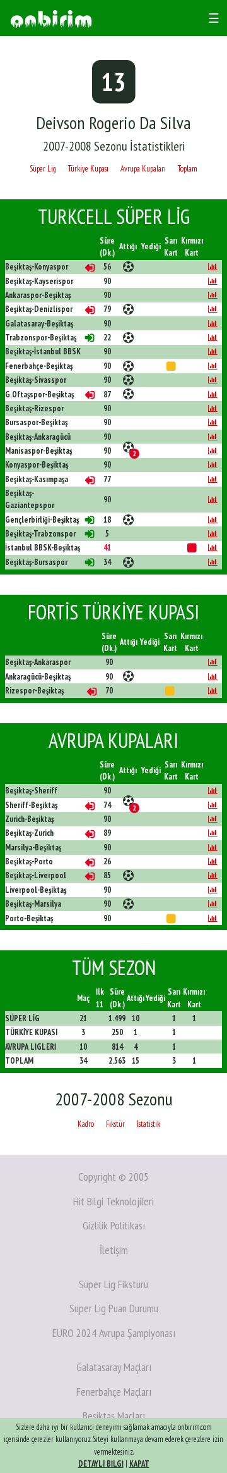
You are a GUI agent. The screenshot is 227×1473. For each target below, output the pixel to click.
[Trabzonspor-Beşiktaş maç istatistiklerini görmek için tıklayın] (213, 337)
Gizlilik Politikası (114, 1225)
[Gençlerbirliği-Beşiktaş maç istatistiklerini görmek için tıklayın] (213, 519)
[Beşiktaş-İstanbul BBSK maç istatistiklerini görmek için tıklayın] (213, 351)
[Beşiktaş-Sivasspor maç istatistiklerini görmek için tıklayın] (213, 380)
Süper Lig (43, 168)
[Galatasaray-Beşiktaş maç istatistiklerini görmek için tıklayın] (213, 323)
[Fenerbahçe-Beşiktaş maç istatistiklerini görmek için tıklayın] (213, 366)
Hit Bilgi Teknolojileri (113, 1201)
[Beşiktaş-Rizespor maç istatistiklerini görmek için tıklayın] (213, 408)
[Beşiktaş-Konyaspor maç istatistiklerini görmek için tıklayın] (213, 266)
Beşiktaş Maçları (114, 1415)
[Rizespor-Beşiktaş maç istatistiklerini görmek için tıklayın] (213, 690)
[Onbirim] (51, 18)
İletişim (114, 1250)
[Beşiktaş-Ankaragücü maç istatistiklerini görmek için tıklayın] (213, 437)
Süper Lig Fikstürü (113, 1284)
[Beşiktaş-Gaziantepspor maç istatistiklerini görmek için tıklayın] (213, 499)
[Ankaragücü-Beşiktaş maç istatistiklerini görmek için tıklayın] (213, 676)
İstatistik (148, 1124)
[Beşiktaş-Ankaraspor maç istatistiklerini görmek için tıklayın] (213, 662)
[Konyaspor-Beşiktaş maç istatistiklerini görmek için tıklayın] (213, 464)
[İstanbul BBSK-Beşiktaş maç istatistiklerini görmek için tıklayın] (213, 547)
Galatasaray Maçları (113, 1367)
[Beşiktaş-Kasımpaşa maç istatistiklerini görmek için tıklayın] (213, 479)
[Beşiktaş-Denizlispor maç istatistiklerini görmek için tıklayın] (213, 309)
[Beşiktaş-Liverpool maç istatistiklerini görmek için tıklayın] (213, 875)
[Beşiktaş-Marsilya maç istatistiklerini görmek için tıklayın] (213, 903)
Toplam (187, 168)
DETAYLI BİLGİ (101, 1463)
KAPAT (139, 1463)
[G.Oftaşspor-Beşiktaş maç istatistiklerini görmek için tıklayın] (213, 394)
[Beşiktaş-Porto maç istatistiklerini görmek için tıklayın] (213, 861)
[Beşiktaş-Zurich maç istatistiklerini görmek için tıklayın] (213, 833)
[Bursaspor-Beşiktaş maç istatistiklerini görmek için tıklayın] (213, 422)
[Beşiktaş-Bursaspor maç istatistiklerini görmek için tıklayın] (213, 562)
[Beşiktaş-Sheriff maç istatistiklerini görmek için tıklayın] (213, 790)
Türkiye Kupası (88, 168)
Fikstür (115, 1124)
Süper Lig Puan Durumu (113, 1308)
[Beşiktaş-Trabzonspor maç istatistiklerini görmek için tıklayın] (213, 533)
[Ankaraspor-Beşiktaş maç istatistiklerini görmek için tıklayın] (213, 295)
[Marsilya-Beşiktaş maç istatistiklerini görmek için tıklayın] (213, 847)
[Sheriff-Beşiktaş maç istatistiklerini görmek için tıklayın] (213, 805)
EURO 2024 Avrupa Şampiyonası (113, 1333)
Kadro (86, 1124)
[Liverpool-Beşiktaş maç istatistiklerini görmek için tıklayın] (213, 890)
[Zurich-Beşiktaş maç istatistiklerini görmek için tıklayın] (213, 819)
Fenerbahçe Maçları (113, 1391)
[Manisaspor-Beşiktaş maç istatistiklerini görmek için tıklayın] (213, 450)
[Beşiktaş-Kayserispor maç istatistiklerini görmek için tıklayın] (213, 281)
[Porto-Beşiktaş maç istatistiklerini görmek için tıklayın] (213, 918)
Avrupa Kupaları (143, 168)
